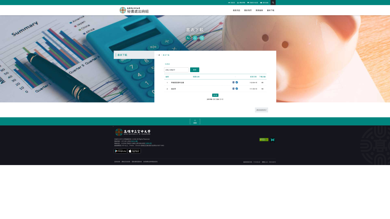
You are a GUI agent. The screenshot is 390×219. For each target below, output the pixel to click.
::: (225, 2)
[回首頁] (135, 10)
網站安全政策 (126, 161)
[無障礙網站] (264, 139)
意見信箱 (265, 3)
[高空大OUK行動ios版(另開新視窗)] (134, 151)
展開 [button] (195, 123)
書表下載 (270, 10)
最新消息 (236, 10)
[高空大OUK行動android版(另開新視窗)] (120, 151)
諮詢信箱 (117, 161)
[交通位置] (148, 143)
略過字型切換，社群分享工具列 (195, 33)
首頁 (159, 55)
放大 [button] (188, 37)
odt (236, 82)
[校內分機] (134, 141)
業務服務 (259, 10)
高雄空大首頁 (253, 3)
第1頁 (215, 95)
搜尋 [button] (273, 2)
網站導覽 (242, 3)
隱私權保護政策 (137, 161)
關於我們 (248, 10)
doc (233, 88)
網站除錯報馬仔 (261, 110)
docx (233, 82)
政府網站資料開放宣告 (150, 161)
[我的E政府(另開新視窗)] (273, 140)
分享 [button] (201, 37)
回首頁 (233, 3)
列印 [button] (195, 37)
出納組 (167, 64)
